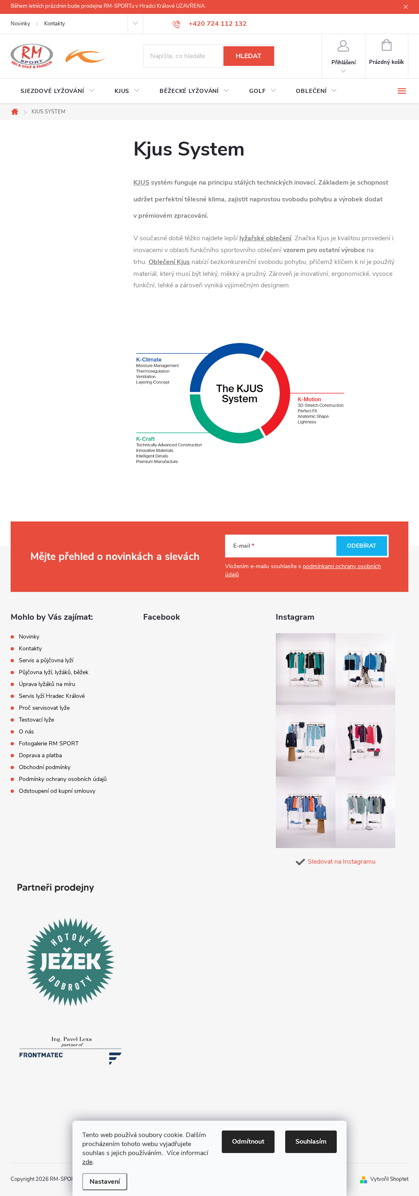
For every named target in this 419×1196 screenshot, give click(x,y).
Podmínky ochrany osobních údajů (63, 779)
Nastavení (105, 1181)
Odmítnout (248, 1141)
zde (87, 1162)
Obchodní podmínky (44, 767)
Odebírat (361, 546)
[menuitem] (58, 91)
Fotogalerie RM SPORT (49, 743)
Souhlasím (311, 1141)
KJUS (141, 182)
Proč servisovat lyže (44, 708)
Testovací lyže (36, 720)
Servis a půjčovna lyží (46, 660)
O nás (26, 732)
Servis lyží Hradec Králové (52, 696)
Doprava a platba (40, 755)
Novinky (20, 23)
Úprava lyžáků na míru (47, 684)
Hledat (248, 56)
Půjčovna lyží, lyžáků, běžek (53, 672)
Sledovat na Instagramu (342, 861)
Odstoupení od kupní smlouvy (57, 791)
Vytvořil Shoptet (389, 1179)
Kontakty (54, 23)
